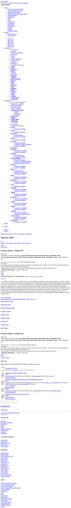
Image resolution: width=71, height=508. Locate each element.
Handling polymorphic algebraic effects (16, 373)
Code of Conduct (5, 503)
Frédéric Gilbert (9, 397)
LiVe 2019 (3, 464)
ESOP (9, 368)
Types (26, 276)
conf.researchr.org (9, 413)
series (10, 234)
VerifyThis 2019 (5, 476)
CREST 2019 (4, 454)
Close (2, 273)
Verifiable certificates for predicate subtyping (17, 394)
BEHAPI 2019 (5, 453)
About (6, 7)
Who (2, 241)
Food (9, 20)
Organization (7, 100)
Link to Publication (6, 297)
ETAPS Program (12, 34)
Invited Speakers (19, 155)
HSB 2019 (4, 461)
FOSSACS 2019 (5, 443)
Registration (11, 17)
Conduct (10, 29)
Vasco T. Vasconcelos (38, 276)
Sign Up (3, 506)
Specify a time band (22, 270)
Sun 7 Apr (10, 40)
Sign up (6, 231)
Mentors (17, 113)
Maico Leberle (26, 243)
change (38, 364)
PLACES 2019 (5, 468)
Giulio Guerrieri (17, 243)
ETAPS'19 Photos (13, 31)
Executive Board (15, 107)
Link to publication (10, 377)
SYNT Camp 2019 (6, 475)
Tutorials (13, 62)
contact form (4, 409)
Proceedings (11, 26)
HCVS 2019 (4, 459)
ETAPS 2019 (4, 234)
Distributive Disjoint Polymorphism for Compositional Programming (24, 379)
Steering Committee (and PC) (23, 214)
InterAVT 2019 (5, 462)
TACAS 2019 (4, 446)
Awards (10, 28)
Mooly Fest (14, 54)
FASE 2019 (4, 442)
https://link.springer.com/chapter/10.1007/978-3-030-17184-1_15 (18, 299)
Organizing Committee (17, 104)
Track (2, 245)
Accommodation (12, 15)
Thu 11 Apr (11, 46)
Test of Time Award (6, 502)
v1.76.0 (17, 413)
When (2, 275)
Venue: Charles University (15, 11)
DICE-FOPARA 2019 (7, 456)
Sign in (6, 229)
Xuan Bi (7, 382)
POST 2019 (4, 445)
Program (6, 32)
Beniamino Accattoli (6, 243)
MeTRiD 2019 (5, 465)
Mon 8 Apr (11, 42)
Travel (9, 18)
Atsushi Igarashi (36, 376)
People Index (14, 124)
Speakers (17, 111)
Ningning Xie (28, 382)
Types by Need (9, 387)
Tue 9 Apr (10, 43)
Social (12, 57)
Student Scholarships (6, 498)
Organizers (18, 114)
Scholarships (11, 24)
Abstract (3, 278)
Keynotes (13, 51)
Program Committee (20, 129)
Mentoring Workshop (17, 52)
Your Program (11, 35)
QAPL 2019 (4, 470)
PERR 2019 (4, 467)
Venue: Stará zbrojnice (14, 12)
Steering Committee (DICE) (22, 163)
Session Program (5, 357)
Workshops (14, 63)
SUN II (21, 276)
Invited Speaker (19, 135)
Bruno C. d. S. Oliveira (51, 382)
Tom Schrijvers (24, 384)
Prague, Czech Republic (21, 3)
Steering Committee (16, 105)
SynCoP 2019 (4, 473)
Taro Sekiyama (9, 376)
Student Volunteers (16, 59)
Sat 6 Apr (10, 38)
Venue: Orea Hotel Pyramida (15, 9)
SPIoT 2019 (4, 472)
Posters (13, 55)
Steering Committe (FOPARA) (23, 161)
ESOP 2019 (28, 234)
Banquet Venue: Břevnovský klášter (17, 14)
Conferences (11, 23)
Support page (4, 414)
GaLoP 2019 (4, 458)
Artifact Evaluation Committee (23, 144)
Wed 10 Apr (11, 45)
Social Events (11, 21)
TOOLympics (15, 60)
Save (2, 271)
